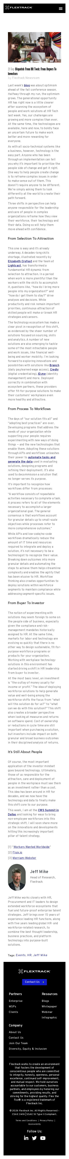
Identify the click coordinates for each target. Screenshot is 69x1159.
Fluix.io (17, 852)
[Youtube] (43, 1138)
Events (21, 955)
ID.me (42, 374)
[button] (61, 8)
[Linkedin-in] (26, 1138)
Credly (54, 370)
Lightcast (14, 266)
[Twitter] (34, 1138)
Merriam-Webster (24, 858)
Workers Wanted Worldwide (32, 847)
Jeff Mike (40, 955)
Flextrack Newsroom (26, 78)
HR (29, 955)
